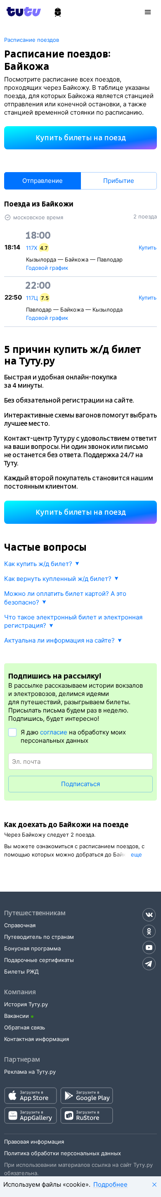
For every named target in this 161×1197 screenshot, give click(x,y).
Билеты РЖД (21, 971)
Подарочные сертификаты (39, 960)
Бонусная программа (32, 948)
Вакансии (16, 1015)
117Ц (32, 298)
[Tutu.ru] (26, 11)
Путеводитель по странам (39, 936)
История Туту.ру (26, 1004)
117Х (31, 248)
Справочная (20, 925)
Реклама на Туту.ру (30, 1071)
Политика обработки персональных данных (62, 1153)
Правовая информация (34, 1141)
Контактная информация (36, 1039)
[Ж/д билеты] (58, 12)
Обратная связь (24, 1027)
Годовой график (47, 267)
